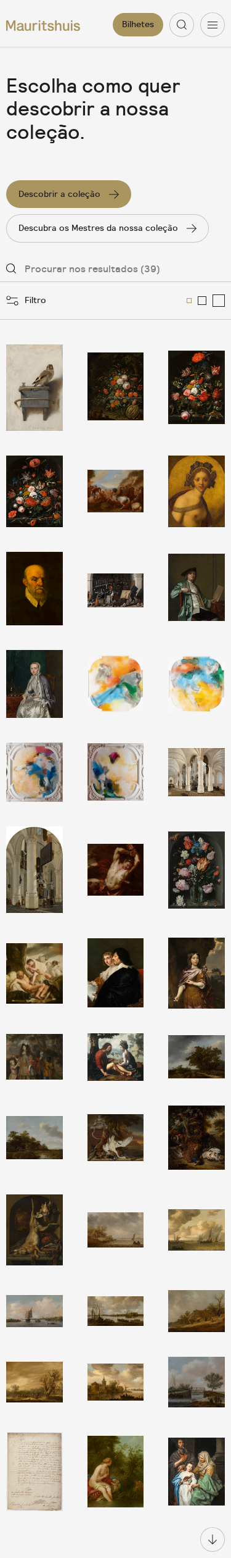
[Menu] (212, 24)
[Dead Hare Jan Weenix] (34, 1229)
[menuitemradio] (189, 300)
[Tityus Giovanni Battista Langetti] (115, 870)
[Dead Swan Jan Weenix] (115, 1138)
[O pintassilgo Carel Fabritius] (34, 387)
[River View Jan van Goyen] (34, 1311)
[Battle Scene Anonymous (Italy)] (115, 491)
